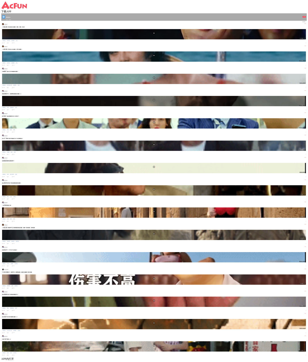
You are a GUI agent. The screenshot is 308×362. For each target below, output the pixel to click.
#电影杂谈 (12, 241)
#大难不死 (16, 263)
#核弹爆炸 (14, 330)
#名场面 (14, 196)
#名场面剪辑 (12, 107)
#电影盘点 (4, 40)
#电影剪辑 (8, 40)
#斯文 (8, 196)
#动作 (16, 107)
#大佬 (11, 196)
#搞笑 (8, 107)
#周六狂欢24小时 (9, 330)
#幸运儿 (8, 263)
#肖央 (16, 40)
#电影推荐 (8, 241)
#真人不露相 (12, 174)
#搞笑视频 (12, 40)
